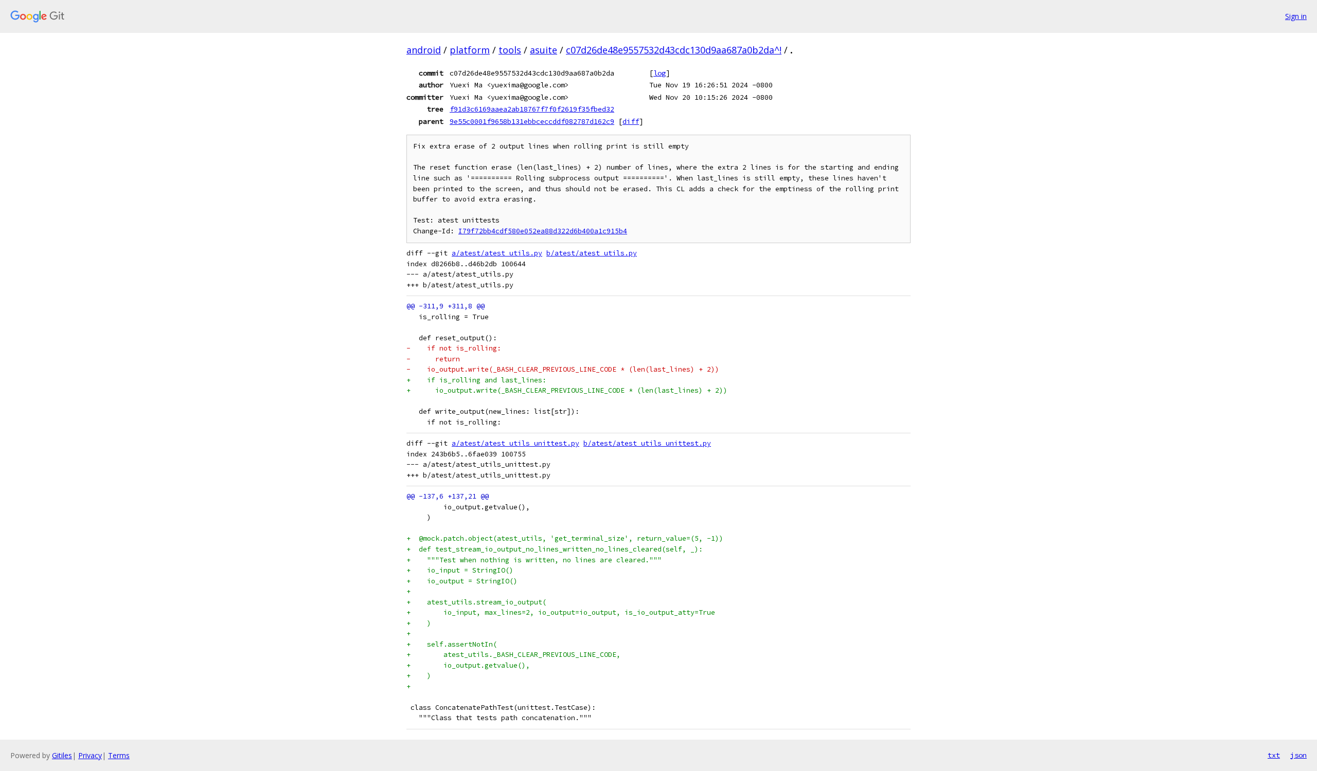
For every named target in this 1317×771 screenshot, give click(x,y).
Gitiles (62, 755)
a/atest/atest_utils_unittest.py (515, 443)
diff (630, 121)
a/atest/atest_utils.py (497, 253)
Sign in (1296, 16)
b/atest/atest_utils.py (591, 253)
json (1298, 755)
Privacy (90, 755)
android (423, 50)
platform (470, 50)
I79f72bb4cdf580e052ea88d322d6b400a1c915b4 (542, 231)
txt (1274, 755)
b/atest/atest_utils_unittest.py (647, 443)
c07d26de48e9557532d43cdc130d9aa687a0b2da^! (673, 50)
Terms (119, 755)
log (659, 73)
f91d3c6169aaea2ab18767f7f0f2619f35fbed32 (532, 109)
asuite (543, 50)
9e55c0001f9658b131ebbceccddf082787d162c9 (532, 121)
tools (510, 50)
